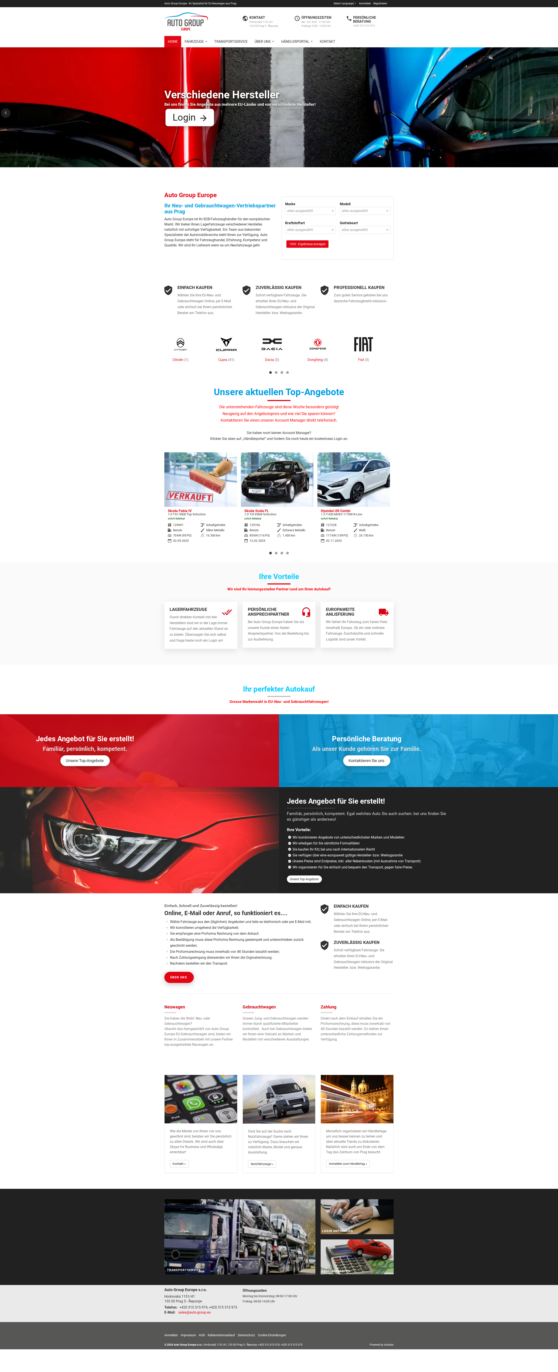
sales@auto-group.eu (194, 1312)
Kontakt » (179, 1163)
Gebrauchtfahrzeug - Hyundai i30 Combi (277, 500)
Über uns (263, 41)
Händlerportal (295, 41)
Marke (290, 204)
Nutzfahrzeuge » (262, 1164)
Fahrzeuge (194, 41)
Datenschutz (246, 1335)
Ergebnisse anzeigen (307, 244)
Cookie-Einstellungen (272, 1335)
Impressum (188, 1335)
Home (173, 41)
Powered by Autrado (382, 1344)
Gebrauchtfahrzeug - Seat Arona (353, 500)
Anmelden (365, 3)
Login (184, 117)
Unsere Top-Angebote (85, 760)
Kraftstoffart (295, 223)
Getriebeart (349, 223)
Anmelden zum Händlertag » (348, 1163)
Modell (345, 204)
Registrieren (380, 3)
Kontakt (327, 41)
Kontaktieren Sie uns (366, 760)
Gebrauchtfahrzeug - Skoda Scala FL (200, 500)
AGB (202, 1335)
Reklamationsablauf (221, 1335)
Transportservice (231, 41)
